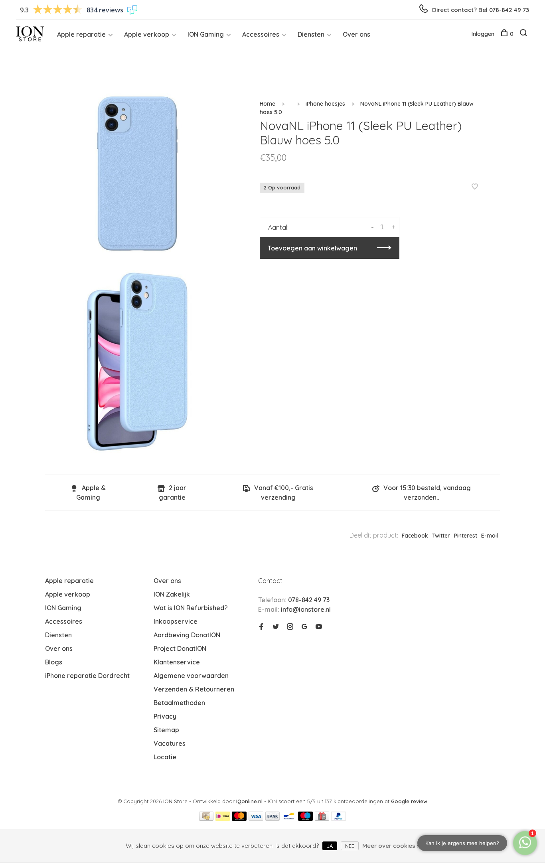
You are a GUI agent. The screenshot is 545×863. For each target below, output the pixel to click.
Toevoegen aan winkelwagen (312, 248)
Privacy (165, 716)
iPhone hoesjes (325, 103)
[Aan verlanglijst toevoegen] (475, 187)
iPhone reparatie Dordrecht (87, 676)
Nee (349, 846)
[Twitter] (275, 627)
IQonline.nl (250, 801)
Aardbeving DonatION (187, 635)
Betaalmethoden (179, 703)
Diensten (311, 34)
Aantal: (278, 227)
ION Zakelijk (172, 594)
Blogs (53, 662)
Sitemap (166, 730)
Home (267, 103)
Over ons (356, 34)
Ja (330, 846)
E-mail (489, 535)
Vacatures (170, 743)
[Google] (304, 627)
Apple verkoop (146, 34)
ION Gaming (206, 34)
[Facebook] (261, 627)
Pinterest (465, 535)
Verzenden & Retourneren (194, 689)
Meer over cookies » (391, 845)
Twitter (441, 535)
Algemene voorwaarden (191, 676)
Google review (409, 801)
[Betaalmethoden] (206, 818)
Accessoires (260, 34)
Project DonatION (180, 648)
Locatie (165, 757)
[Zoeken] (524, 33)
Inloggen (483, 33)
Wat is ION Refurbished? (191, 608)
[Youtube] (319, 627)
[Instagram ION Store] (290, 627)
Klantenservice (177, 662)
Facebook (415, 535)
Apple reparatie (81, 34)
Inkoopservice (175, 621)
